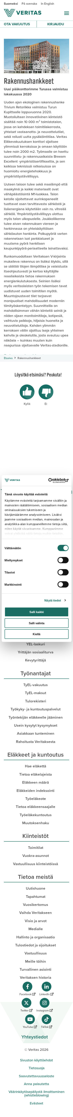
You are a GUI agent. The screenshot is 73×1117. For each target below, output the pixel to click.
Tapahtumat (35, 896)
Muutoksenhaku (35, 823)
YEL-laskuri (35, 644)
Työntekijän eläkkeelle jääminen (36, 717)
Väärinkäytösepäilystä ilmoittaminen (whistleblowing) (36, 1093)
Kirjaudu (55, 24)
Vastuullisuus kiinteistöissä (35, 864)
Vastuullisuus (36, 953)
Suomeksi (11, 3)
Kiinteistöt (35, 836)
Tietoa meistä (35, 877)
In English (47, 3)
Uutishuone (35, 888)
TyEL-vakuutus (35, 685)
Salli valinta (36, 623)
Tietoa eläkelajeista (35, 774)
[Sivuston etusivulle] (22, 13)
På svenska (29, 3)
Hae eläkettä (35, 766)
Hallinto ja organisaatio (35, 937)
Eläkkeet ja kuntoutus (35, 754)
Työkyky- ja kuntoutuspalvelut (36, 709)
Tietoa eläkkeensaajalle (35, 806)
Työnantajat (35, 673)
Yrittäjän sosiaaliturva (35, 652)
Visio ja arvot (36, 921)
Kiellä (36, 634)
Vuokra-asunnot (35, 855)
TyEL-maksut (35, 693)
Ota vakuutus (17, 24)
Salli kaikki (36, 612)
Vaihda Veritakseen (35, 912)
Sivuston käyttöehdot (36, 1060)
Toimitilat (35, 847)
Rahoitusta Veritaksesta (35, 741)
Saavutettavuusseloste (36, 1076)
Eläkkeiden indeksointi (36, 790)
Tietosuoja (37, 1068)
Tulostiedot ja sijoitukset (35, 945)
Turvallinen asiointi (35, 969)
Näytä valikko (66, 13)
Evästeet (36, 1103)
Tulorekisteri (35, 701)
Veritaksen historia (35, 977)
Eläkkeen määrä (35, 782)
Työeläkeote (35, 798)
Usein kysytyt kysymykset (35, 725)
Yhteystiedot (34, 1036)
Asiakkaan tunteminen (35, 733)
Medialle (35, 929)
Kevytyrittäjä (35, 660)
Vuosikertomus (35, 904)
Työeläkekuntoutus (36, 815)
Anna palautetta (36, 1083)
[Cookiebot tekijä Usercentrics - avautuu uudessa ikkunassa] (52, 480)
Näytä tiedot (52, 600)
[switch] (63, 560)
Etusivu (8, 358)
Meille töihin (35, 961)
